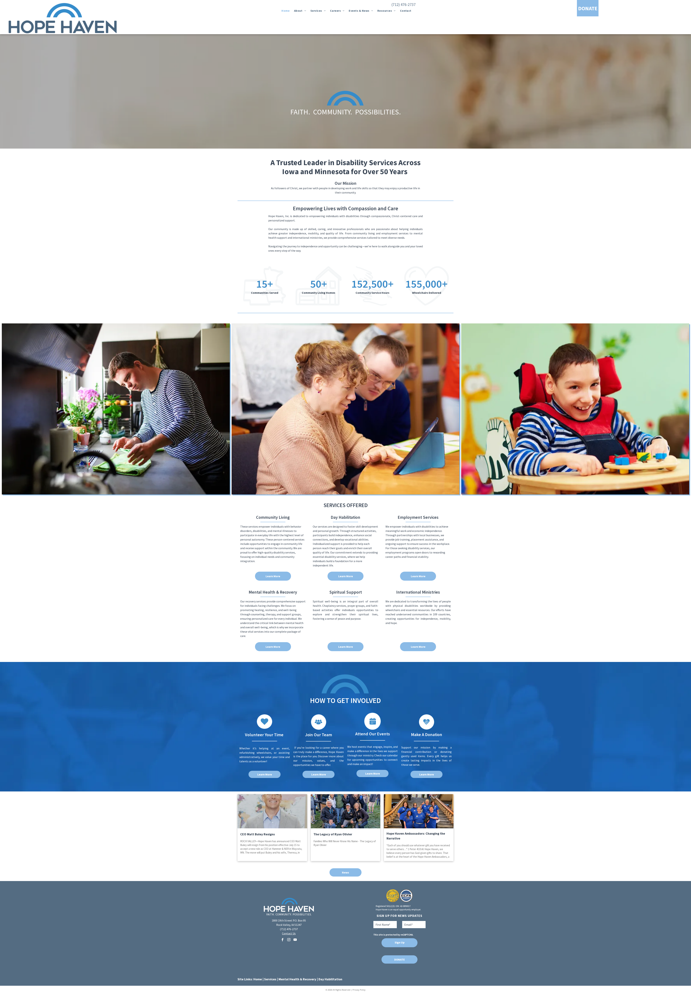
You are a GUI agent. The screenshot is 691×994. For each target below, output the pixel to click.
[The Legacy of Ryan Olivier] (345, 811)
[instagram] (288, 940)
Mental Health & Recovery (297, 979)
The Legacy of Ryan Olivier (332, 834)
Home (257, 979)
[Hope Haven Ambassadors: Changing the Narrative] (418, 811)
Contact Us (289, 933)
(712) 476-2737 (403, 4)
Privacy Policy (359, 989)
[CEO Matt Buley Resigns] (272, 811)
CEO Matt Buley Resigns (257, 834)
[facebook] (282, 940)
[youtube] (295, 940)
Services (270, 979)
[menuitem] (285, 11)
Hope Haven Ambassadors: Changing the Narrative (416, 835)
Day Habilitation (330, 979)
